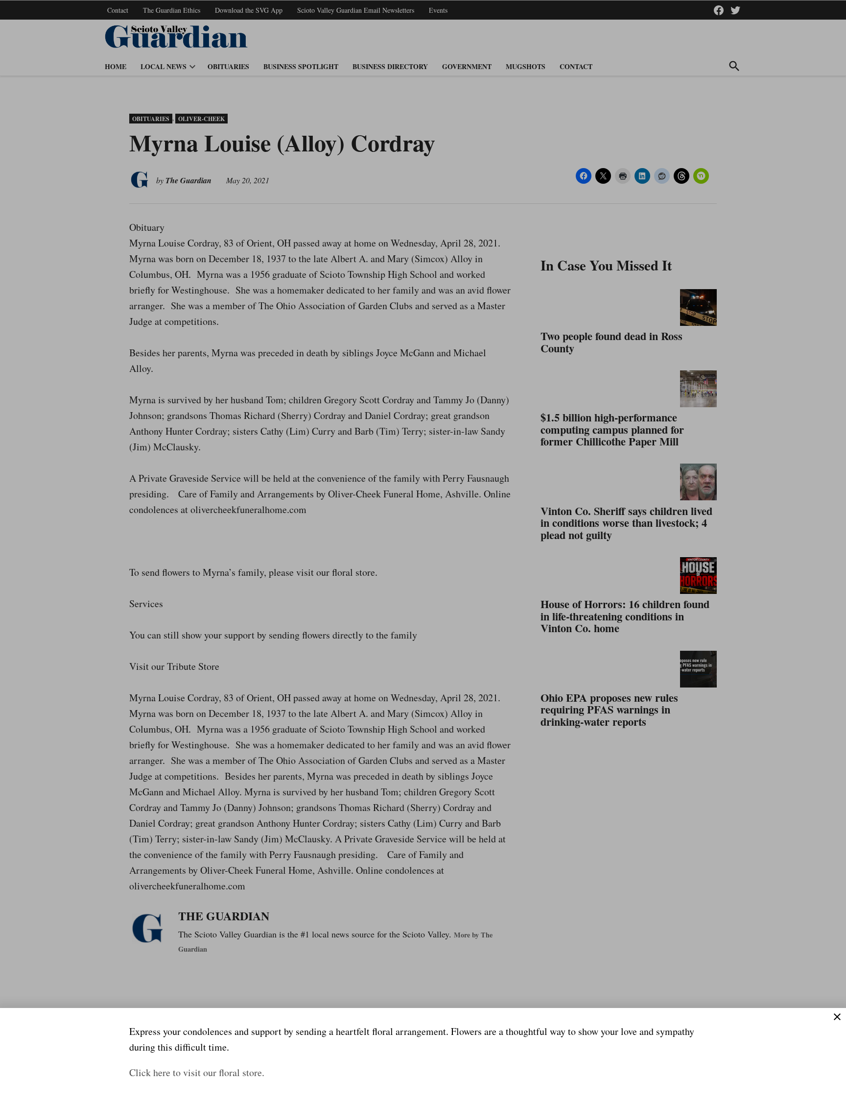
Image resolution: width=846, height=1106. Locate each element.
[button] (423, 553)
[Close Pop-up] (837, 1017)
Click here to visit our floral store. (196, 1072)
